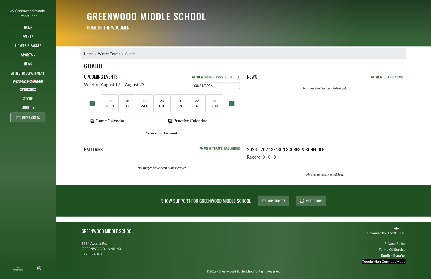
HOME (28, 27)
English (387, 255)
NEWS (28, 63)
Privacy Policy (395, 243)
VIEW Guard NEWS (388, 76)
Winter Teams (109, 53)
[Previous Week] (92, 103)
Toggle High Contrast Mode (384, 261)
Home (88, 53)
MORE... (26, 107)
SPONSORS (28, 89)
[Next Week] (231, 103)
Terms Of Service (392, 249)
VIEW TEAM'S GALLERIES (221, 148)
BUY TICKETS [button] (31, 117)
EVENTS (27, 36)
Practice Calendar (190, 120)
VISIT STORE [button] (314, 200)
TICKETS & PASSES (27, 45)
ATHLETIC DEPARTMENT (28, 73)
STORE (28, 98)
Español (399, 255)
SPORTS (27, 54)
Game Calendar (110, 120)
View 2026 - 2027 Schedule (217, 76)
